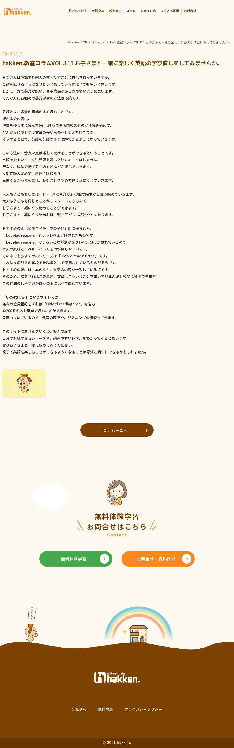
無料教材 (190, 10)
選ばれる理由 (78, 10)
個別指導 (98, 10)
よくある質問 (170, 10)
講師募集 (105, 709)
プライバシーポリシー (143, 709)
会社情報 (79, 709)
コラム (131, 10)
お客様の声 (148, 10)
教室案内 (115, 10)
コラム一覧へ (115, 430)
